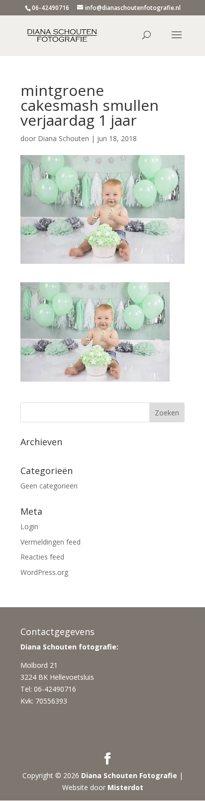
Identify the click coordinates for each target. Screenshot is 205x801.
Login (29, 526)
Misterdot (125, 787)
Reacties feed (42, 556)
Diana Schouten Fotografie (129, 775)
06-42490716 (50, 7)
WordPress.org (44, 572)
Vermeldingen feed (50, 542)
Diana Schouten (63, 138)
